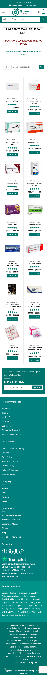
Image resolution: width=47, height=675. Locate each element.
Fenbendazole (24, 593)
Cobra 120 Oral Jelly (10, 612)
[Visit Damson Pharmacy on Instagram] (15, 551)
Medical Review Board (11, 537)
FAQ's (4, 501)
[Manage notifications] (6, 669)
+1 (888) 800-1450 (22, 567)
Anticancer (6, 596)
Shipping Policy (8, 474)
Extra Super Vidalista (19, 602)
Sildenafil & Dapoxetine (12, 430)
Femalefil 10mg (12, 348)
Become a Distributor (11, 520)
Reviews (5, 497)
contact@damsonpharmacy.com (21, 564)
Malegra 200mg (35, 224)
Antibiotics (6, 599)
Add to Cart (12, 111)
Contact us (6, 493)
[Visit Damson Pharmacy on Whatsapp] (10, 551)
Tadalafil (5, 413)
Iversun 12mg (12, 183)
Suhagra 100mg (34, 263)
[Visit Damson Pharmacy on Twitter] (21, 551)
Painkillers (26, 599)
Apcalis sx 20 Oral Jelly (20, 615)
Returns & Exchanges (11, 470)
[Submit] (42, 19)
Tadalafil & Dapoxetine (11, 434)
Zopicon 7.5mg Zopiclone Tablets (34, 305)
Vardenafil (6, 417)
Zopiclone (16, 599)
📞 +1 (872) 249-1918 (22, 2)
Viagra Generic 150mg (30, 609)
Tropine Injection (22, 605)
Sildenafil (6, 409)
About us (5, 488)
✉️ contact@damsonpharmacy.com (22, 5)
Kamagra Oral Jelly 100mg (34, 184)
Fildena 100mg (12, 224)
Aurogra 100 (35, 602)
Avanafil (5, 421)
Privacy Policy (8, 466)
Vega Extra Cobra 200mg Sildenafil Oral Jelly (12, 306)
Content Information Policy (13, 448)
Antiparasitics (18, 596)
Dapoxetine (7, 426)
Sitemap (5, 528)
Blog (4, 533)
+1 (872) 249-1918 (17, 570)
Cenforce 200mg (34, 142)
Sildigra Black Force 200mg (12, 143)
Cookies (5, 453)
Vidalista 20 (15, 609)
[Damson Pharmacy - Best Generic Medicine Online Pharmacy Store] (21, 12)
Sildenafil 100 (27, 612)
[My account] (39, 12)
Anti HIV (34, 593)
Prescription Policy (10, 461)
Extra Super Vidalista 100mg (35, 102)
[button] (3, 12)
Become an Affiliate (10, 524)
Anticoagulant (31, 596)
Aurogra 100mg (12, 101)
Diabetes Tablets (9, 593)
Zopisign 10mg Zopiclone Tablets (12, 264)
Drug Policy (7, 457)
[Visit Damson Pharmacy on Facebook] (4, 551)
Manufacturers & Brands (12, 515)
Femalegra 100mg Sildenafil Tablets (35, 349)
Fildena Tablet (8, 605)
